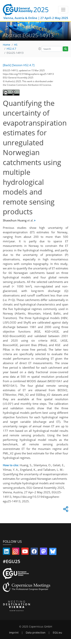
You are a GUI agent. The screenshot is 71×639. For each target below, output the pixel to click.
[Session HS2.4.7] (23, 65)
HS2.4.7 (11, 48)
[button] (39, 48)
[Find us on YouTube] (25, 552)
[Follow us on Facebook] (34, 552)
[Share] (65, 510)
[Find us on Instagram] (15, 552)
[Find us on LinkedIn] (6, 552)
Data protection (35, 632)
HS (15, 44)
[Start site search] (65, 49)
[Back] (7, 65)
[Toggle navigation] (63, 9)
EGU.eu (57, 632)
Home (6, 44)
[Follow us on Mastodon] (43, 552)
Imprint (14, 632)
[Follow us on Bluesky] (52, 552)
